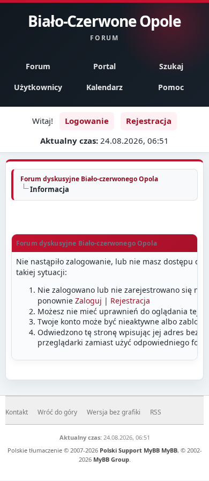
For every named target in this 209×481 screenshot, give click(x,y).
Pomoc (171, 87)
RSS (155, 412)
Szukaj (171, 66)
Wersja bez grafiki (113, 412)
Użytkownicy (38, 87)
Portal (104, 66)
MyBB (169, 450)
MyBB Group (111, 459)
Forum (38, 66)
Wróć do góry (57, 412)
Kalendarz (104, 87)
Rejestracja (148, 120)
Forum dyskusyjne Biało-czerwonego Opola (89, 178)
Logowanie (87, 120)
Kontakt (16, 412)
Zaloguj (88, 300)
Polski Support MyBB (130, 450)
